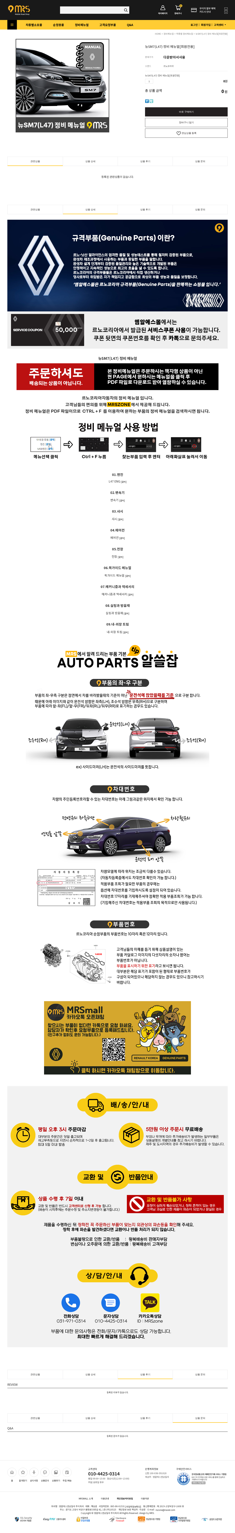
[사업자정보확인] (133, 1506)
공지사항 (34, 1480)
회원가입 (206, 25)
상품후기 (56, 1480)
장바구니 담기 (186, 122)
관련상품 (35, 161)
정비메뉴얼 (82, 25)
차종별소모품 (34, 25)
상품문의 (45, 1480)
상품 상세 (90, 161)
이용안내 (105, 1498)
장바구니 (178, 10)
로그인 (194, 25)
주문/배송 (67, 1480)
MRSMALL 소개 (86, 1498)
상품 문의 (200, 161)
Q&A (130, 25)
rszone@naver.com (165, 1510)
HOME (158, 33)
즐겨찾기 (23, 1480)
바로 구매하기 (186, 111)
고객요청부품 (108, 25)
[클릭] (123, 481)
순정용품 (58, 25)
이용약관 (145, 1498)
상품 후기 (145, 161)
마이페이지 (162, 13)
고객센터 (219, 25)
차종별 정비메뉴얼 (184, 33)
